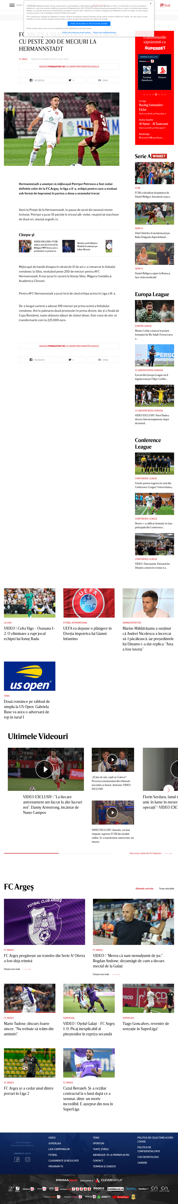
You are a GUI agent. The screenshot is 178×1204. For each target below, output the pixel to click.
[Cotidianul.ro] (115, 1189)
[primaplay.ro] (54, 1189)
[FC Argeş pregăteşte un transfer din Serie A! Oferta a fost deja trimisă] (44, 922)
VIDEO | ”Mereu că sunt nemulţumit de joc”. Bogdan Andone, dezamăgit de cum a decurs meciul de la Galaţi (128, 960)
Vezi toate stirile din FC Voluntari (146, 853)
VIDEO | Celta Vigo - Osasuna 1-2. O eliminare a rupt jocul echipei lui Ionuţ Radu (29, 633)
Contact (98, 1160)
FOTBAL (52, 1154)
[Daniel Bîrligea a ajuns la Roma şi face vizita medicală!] (154, 254)
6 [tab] (159, 94)
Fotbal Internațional (75, 622)
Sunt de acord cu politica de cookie (89, 24)
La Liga (7, 622)
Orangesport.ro (132, 622)
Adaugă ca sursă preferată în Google (69, 66)
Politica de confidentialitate (104, 32)
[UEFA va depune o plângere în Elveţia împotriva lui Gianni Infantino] (89, 603)
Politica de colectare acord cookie (76, 32)
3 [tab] (150, 94)
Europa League (143, 325)
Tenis (7, 695)
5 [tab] (156, 94)
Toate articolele (166, 888)
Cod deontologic (148, 1156)
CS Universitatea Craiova (149, 370)
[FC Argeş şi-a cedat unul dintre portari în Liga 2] (29, 1063)
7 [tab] (162, 94)
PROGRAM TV (55, 1166)
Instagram (27, 1159)
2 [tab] (147, 94)
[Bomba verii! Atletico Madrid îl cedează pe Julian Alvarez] (68, 246)
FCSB (137, 187)
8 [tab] (165, 94)
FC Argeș (23, 59)
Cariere (142, 1162)
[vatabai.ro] (133, 1197)
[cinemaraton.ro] (154, 1188)
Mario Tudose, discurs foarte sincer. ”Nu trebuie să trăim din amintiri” (29, 1028)
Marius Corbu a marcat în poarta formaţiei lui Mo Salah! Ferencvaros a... (154, 334)
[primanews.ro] (42, 1189)
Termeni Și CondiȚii (104, 1166)
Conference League (146, 478)
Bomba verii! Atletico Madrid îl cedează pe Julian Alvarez (87, 246)
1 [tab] (144, 94)
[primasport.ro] (75, 1189)
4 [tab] (153, 94)
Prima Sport (67, 1180)
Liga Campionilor (59, 1149)
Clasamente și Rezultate (63, 1160)
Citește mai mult (12, 969)
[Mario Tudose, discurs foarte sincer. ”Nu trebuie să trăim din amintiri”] (29, 998)
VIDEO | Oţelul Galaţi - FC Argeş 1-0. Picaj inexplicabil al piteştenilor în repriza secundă (89, 1028)
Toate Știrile (101, 1149)
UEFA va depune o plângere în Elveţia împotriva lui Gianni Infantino (87, 633)
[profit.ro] (99, 1188)
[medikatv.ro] (143, 1189)
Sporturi (98, 1143)
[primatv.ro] (11, 1188)
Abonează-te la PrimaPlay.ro (111, 1154)
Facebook (16, 1159)
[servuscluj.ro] (120, 1196)
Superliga (68, 1017)
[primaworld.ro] (90, 1196)
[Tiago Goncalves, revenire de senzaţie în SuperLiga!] (148, 998)
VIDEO (52, 1137)
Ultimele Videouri (38, 736)
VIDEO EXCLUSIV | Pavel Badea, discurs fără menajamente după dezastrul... (152, 419)
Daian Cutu (48, 59)
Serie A (139, 228)
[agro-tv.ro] (104, 1197)
